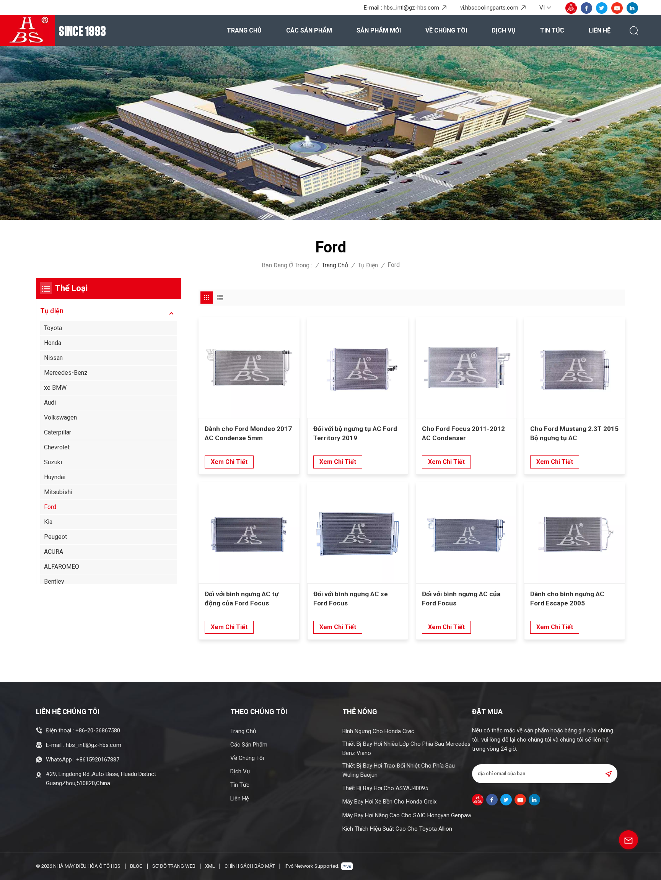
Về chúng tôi (446, 30)
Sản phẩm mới (379, 30)
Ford (50, 507)
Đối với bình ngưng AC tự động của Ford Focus (241, 598)
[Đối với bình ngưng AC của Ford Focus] (466, 532)
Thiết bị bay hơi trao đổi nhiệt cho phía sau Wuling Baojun (398, 770)
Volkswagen (60, 417)
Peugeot (55, 536)
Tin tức (552, 30)
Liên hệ (600, 30)
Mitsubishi (58, 492)
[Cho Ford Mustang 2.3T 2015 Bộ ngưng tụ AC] (574, 367)
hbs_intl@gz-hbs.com (411, 7)
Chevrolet (57, 447)
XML (210, 866)
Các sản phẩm (309, 30)
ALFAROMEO (61, 566)
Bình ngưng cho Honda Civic (378, 731)
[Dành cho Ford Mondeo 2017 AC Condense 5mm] (249, 367)
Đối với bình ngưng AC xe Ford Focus (350, 598)
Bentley (54, 581)
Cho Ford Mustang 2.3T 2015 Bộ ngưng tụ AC (574, 433)
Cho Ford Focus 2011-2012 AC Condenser (463, 433)
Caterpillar (57, 432)
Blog (136, 866)
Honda (52, 342)
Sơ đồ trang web (173, 866)
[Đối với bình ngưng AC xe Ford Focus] (357, 532)
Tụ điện (368, 265)
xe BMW (55, 387)
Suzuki (53, 462)
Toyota (53, 328)
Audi (50, 402)
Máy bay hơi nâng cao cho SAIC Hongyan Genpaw (406, 815)
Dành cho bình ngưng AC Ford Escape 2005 (567, 598)
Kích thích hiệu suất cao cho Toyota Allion (397, 828)
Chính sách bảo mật (250, 866)
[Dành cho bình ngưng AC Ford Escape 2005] (574, 532)
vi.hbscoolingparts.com (489, 7)
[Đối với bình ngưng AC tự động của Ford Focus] (249, 532)
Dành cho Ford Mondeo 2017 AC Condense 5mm (248, 433)
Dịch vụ (504, 30)
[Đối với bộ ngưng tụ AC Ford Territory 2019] (357, 367)
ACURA (53, 551)
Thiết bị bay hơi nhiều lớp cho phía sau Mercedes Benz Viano (406, 748)
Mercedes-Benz (66, 372)
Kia (48, 521)
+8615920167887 (97, 759)
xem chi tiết (229, 461)
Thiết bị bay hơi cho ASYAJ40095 (385, 788)
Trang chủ (244, 30)
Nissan (53, 357)
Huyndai (54, 477)
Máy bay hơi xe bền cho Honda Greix (389, 801)
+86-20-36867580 (97, 730)
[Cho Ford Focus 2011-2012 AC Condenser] (466, 367)
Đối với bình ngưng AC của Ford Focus (461, 598)
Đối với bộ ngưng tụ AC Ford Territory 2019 (355, 433)
